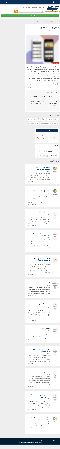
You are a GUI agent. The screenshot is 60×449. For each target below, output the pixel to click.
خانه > (57, 22)
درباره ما (34, 7)
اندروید (32, 123)
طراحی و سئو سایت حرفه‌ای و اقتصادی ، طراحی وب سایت (39, 234)
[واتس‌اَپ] (37, 156)
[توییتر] (41, 156)
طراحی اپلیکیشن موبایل (33, 119)
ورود (9, 2)
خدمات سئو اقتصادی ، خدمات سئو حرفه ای (39, 305)
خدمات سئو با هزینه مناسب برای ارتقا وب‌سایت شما (40, 191)
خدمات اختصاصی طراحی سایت (41, 213)
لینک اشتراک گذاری (54, 145)
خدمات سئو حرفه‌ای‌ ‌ (44, 329)
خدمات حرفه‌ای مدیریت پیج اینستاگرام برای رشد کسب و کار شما (39, 418)
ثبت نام (3, 2)
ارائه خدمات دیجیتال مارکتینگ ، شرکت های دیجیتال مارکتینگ (39, 259)
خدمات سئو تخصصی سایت (42, 372)
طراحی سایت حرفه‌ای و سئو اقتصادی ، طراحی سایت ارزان (40, 350)
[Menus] (57, 2)
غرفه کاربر (46, 131)
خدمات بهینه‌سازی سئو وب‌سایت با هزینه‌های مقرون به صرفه (40, 396)
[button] (30, 15)
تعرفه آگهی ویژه (26, 7)
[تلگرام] (44, 156)
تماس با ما (41, 7)
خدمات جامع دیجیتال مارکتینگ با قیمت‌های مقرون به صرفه (41, 168)
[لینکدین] (47, 156)
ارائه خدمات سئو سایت (44, 283)
